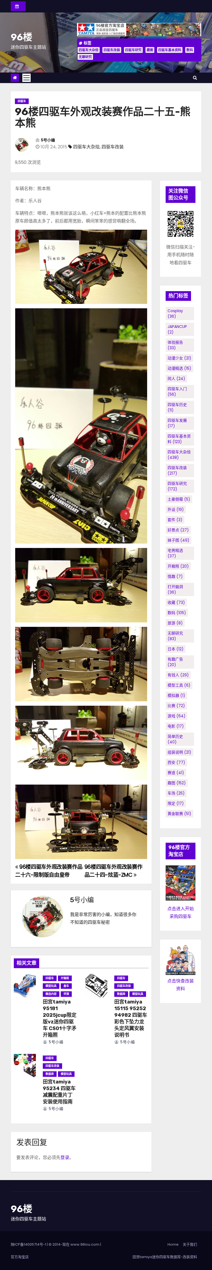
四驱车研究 (133, 50)
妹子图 (178, 540)
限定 (176, 803)
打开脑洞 (175, 589)
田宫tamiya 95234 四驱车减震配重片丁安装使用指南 (59, 1092)
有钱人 (178, 675)
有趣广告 (175, 662)
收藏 (176, 602)
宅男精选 (175, 553)
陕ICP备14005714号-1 (28, 1244)
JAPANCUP (177, 329)
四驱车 (22, 101)
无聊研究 (85, 57)
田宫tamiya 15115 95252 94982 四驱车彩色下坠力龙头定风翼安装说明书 (130, 1018)
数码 (189, 50)
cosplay (175, 313)
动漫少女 (179, 358)
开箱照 (65, 978)
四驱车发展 (177, 423)
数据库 (121, 994)
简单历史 (175, 739)
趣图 (150, 50)
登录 (64, 1157)
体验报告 (175, 345)
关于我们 (190, 1244)
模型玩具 (51, 986)
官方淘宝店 (20, 1256)
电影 (176, 726)
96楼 (21, 37)
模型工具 (179, 685)
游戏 (177, 716)
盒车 (66, 986)
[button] (195, 78)
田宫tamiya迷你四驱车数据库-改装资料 (164, 1256)
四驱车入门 (177, 391)
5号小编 (48, 140)
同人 (176, 378)
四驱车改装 (112, 50)
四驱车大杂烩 (89, 50)
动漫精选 (179, 368)
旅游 (175, 623)
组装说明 (179, 752)
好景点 (178, 530)
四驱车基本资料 (169, 50)
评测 (66, 994)
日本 (176, 649)
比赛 (176, 705)
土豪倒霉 (179, 499)
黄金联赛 (179, 813)
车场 (176, 793)
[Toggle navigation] (26, 78)
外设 (176, 509)
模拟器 (176, 695)
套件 (175, 520)
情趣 (175, 576)
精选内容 (51, 994)
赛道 (176, 772)
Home (173, 1244)
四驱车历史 (177, 407)
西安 (176, 762)
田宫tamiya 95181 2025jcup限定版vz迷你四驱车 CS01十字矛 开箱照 (59, 1018)
